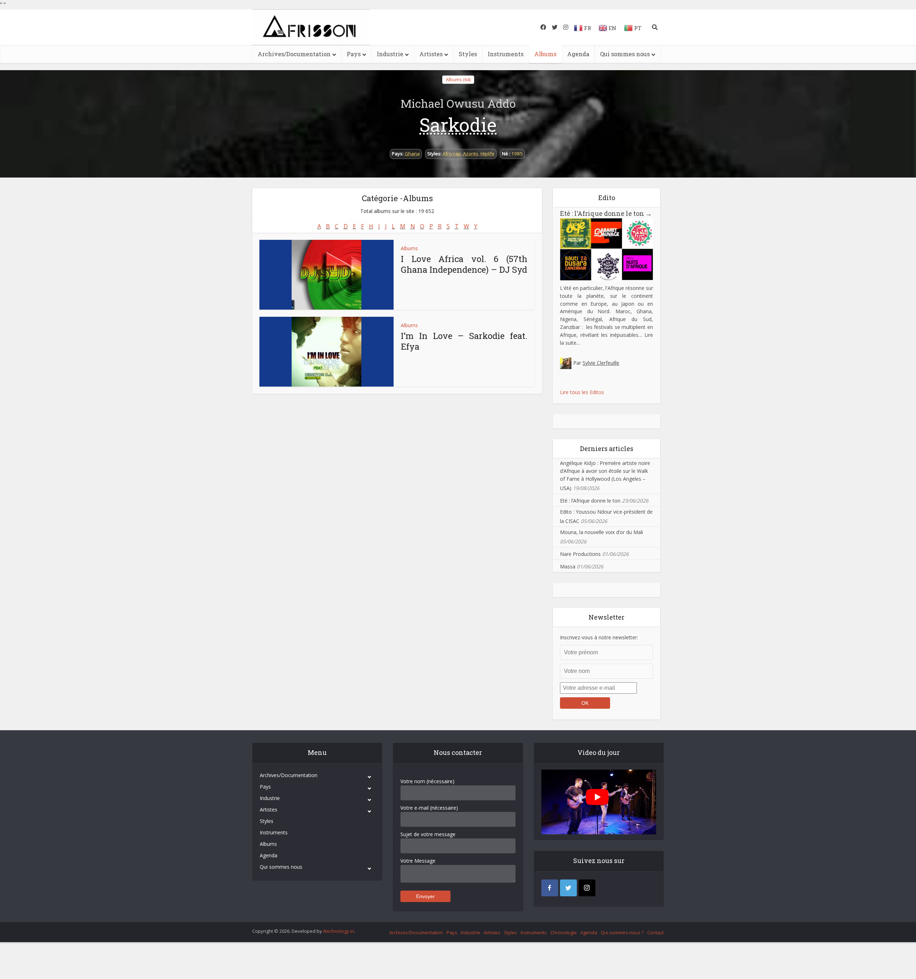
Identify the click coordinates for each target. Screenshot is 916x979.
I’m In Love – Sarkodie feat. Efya (464, 341)
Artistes (431, 54)
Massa (567, 566)
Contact (655, 932)
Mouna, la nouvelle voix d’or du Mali (601, 532)
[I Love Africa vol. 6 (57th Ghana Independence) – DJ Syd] (326, 275)
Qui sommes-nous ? (622, 932)
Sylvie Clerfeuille (601, 362)
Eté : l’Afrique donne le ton (606, 213)
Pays (354, 54)
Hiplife (487, 153)
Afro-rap (452, 153)
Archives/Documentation (294, 54)
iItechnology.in (338, 931)
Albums (545, 54)
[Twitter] (568, 887)
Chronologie (563, 932)
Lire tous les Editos (582, 392)
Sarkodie (458, 124)
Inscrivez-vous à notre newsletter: (599, 637)
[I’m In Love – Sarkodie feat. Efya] (326, 352)
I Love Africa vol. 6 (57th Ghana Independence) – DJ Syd (464, 264)
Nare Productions (580, 554)
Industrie (390, 54)
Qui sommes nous (625, 54)
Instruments (505, 54)
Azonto (470, 153)
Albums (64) (458, 79)
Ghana (412, 153)
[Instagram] (587, 887)
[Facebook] (549, 887)
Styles (468, 54)
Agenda (578, 54)
